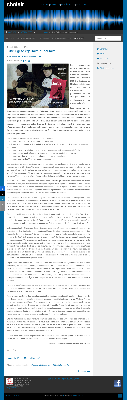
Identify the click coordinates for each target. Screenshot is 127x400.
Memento (104, 58)
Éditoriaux (104, 49)
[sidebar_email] (2, 203)
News (102, 54)
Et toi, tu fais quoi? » (61, 365)
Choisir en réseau (107, 68)
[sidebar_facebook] (2, 188)
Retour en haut (84, 371)
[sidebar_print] (2, 208)
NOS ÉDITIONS (68, 4)
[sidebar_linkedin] (2, 198)
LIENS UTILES (54, 379)
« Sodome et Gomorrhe (40, 365)
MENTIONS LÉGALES (12, 395)
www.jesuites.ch (11, 388)
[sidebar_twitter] (2, 193)
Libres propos (105, 63)
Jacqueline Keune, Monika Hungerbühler (25, 56)
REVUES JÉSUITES (70, 379)
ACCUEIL (45, 4)
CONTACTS (81, 4)
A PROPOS (55, 4)
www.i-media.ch (78, 395)
